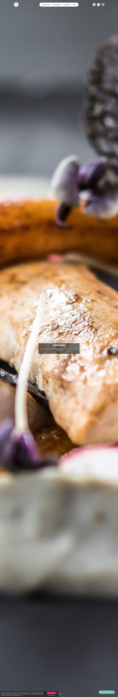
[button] (94, 4)
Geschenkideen (67, 4)
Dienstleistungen (46, 4)
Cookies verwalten (51, 694)
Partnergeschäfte (57, 4)
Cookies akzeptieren (52, 692)
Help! (74, 4)
